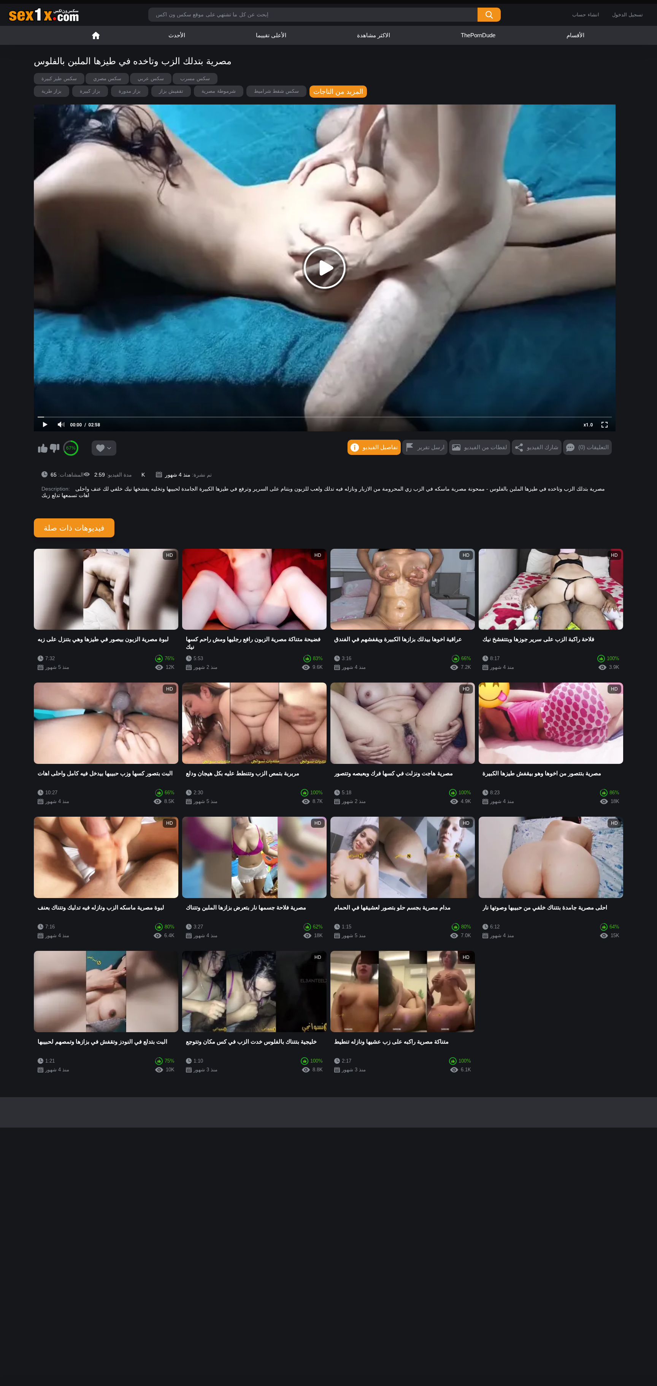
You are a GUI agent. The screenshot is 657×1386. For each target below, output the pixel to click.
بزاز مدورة (130, 91)
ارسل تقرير (430, 447)
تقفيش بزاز (171, 91)
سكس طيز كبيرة (59, 78)
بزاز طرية (51, 91)
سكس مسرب (194, 78)
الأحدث (176, 35)
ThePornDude (478, 35)
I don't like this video (54, 448)
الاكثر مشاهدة (373, 35)
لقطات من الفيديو (485, 447)
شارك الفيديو (543, 447)
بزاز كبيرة (90, 91)
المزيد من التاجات (338, 91)
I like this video (43, 448)
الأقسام (575, 35)
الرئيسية (95, 35)
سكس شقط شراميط (276, 91)
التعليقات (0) (593, 447)
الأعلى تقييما (271, 35)
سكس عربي (151, 78)
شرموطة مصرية (218, 91)
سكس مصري (107, 78)
